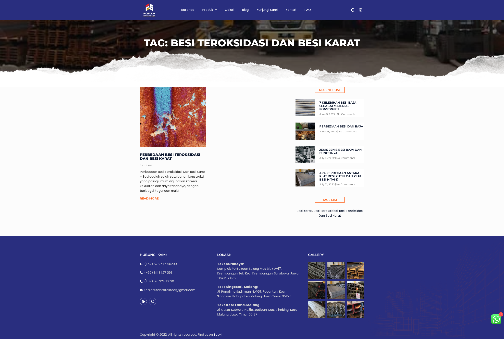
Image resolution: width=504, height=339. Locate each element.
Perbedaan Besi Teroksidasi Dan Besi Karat (170, 157)
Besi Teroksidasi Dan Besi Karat (341, 213)
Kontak (290, 9)
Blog (245, 9)
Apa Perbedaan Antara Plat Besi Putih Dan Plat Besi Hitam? (340, 176)
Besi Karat (304, 211)
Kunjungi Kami (267, 9)
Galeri (229, 9)
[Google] (352, 9)
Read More (149, 198)
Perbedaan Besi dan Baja (341, 126)
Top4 (218, 334)
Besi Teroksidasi (325, 211)
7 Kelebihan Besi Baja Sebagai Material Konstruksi (337, 106)
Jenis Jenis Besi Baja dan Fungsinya (340, 151)
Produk (207, 9)
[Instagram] (360, 9)
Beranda (187, 9)
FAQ (307, 9)
